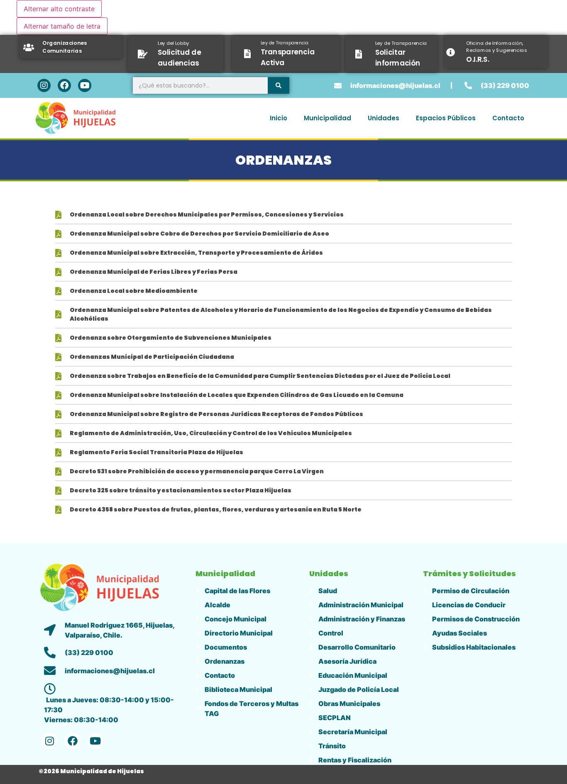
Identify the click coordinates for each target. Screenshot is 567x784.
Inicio (278, 118)
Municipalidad (327, 118)
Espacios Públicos (446, 118)
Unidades (383, 118)
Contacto (508, 118)
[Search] (278, 85)
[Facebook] (64, 85)
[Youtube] (84, 85)
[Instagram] (44, 85)
